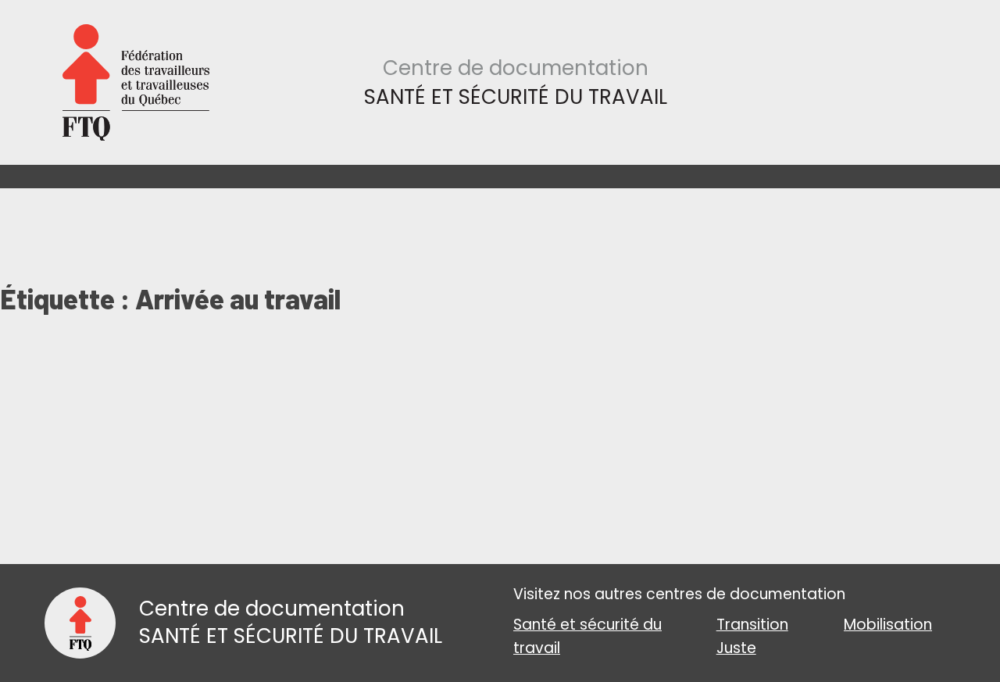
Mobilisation (888, 624)
